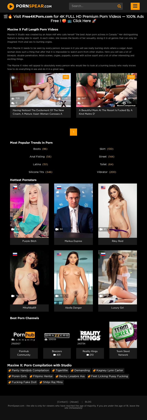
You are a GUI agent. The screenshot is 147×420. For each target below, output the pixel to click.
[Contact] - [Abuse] (67, 402)
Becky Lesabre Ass (72, 376)
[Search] (119, 6)
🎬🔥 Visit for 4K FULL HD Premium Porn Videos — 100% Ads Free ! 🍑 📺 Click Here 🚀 (73, 19)
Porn (34, 6)
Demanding (82, 370)
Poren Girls (19, 376)
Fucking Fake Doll (24, 382)
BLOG (88, 402)
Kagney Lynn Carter (109, 370)
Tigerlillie (62, 370)
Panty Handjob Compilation (30, 370)
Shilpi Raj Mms (53, 382)
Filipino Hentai (43, 376)
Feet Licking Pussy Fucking (109, 376)
